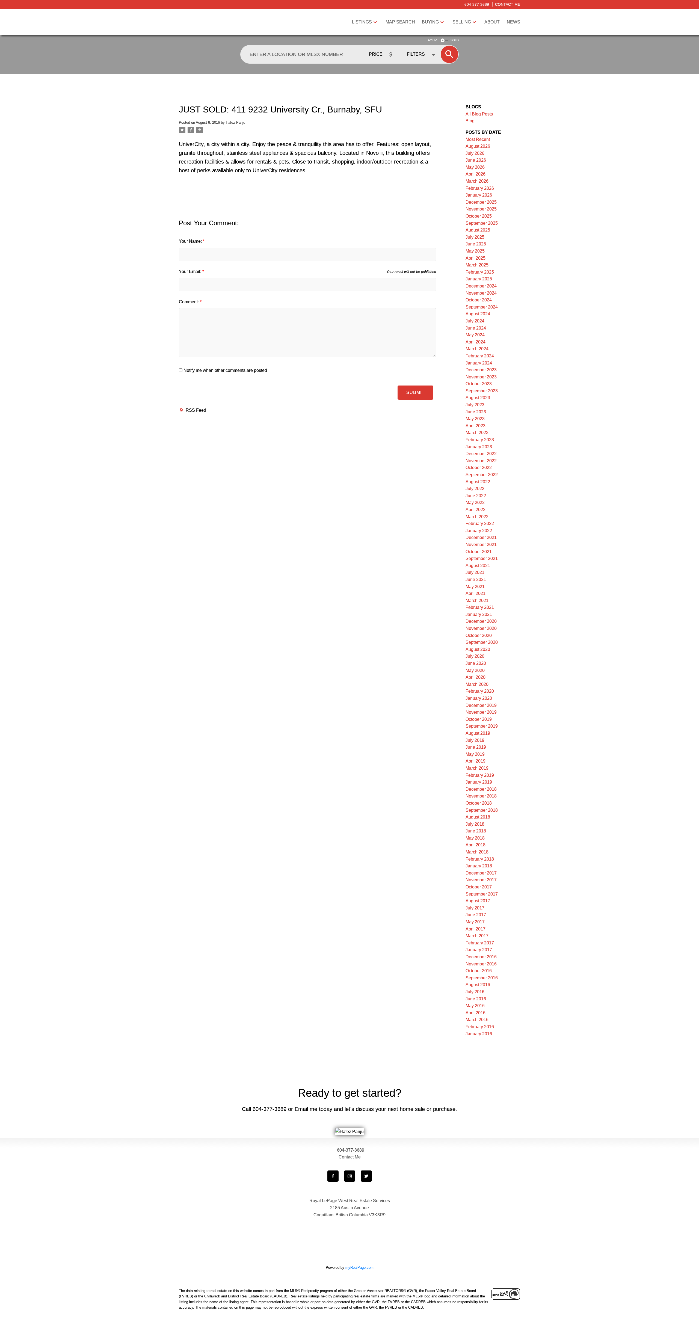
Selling (461, 22)
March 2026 (477, 181)
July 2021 (475, 572)
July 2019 (475, 740)
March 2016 (477, 1019)
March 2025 (477, 265)
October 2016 (479, 970)
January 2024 (479, 363)
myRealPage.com (359, 1267)
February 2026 (480, 188)
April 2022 (475, 509)
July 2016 (475, 991)
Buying (430, 22)
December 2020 (481, 621)
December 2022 (481, 453)
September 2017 (482, 894)
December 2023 (481, 369)
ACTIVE (433, 40)
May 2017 (475, 922)
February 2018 (480, 859)
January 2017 (479, 949)
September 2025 (482, 223)
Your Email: (190, 271)
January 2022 (479, 530)
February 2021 (480, 607)
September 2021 (482, 558)
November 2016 (481, 964)
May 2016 (475, 1005)
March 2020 (477, 684)
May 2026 (475, 167)
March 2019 (477, 768)
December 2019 (481, 705)
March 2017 (477, 935)
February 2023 (480, 439)
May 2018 (475, 838)
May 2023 (475, 418)
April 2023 (475, 425)
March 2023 (477, 432)
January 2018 (479, 866)
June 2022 (476, 495)
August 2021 (478, 565)
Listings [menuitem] (362, 22)
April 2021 (475, 593)
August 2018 (478, 817)
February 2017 (480, 943)
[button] (333, 1176)
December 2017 (481, 873)
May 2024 (475, 335)
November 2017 (481, 880)
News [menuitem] (513, 22)
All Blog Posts (479, 114)
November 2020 (481, 628)
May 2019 (475, 754)
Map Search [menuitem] (400, 22)
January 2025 (479, 279)
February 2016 (480, 1026)
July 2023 (475, 404)
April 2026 (475, 174)
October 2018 (479, 803)
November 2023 (481, 377)
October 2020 (479, 635)
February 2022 (480, 523)
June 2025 (476, 244)
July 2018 (475, 824)
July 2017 (475, 908)
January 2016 (479, 1033)
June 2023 (476, 412)
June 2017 (476, 914)
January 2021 (479, 614)
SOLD (455, 40)
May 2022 (475, 502)
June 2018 (476, 831)
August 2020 (478, 649)
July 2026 (475, 153)
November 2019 (481, 712)
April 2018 (475, 845)
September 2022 (482, 474)
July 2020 (475, 656)
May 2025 (475, 251)
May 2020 (475, 670)
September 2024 (482, 307)
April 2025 (475, 258)
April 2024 (475, 342)
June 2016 (476, 999)
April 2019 (475, 761)
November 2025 (481, 209)
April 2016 (475, 1012)
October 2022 (479, 467)
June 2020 (476, 663)
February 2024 (480, 356)
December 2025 (481, 202)
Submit (415, 392)
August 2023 (478, 397)
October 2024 (479, 300)
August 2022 (478, 481)
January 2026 (479, 195)
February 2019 (480, 775)
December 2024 (481, 286)
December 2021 (481, 537)
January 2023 (479, 446)
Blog (470, 120)
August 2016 (478, 984)
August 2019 (478, 733)
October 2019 (479, 719)
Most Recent (478, 139)
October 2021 (479, 551)
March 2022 (477, 516)
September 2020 (482, 642)
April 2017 (475, 929)
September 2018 (482, 810)
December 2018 (481, 789)
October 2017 (479, 887)
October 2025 (479, 216)
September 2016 (482, 978)
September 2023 (482, 391)
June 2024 (476, 328)
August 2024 (478, 314)
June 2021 (476, 579)
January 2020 (479, 698)
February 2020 (480, 691)
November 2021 (481, 544)
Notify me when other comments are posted (224, 370)
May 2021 (475, 586)
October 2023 (479, 383)
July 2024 (475, 321)
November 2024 (481, 293)
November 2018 (481, 796)
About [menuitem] (492, 22)
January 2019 (479, 782)
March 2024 (477, 348)
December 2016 (481, 956)
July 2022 (475, 488)
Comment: (189, 302)
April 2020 (475, 677)
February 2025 (480, 272)
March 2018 (477, 852)
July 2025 (475, 237)
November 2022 (481, 460)
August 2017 (478, 901)
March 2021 (477, 600)
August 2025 (478, 230)
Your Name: (191, 241)
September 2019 (482, 726)
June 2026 (476, 160)
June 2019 (476, 747)
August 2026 (478, 146)
